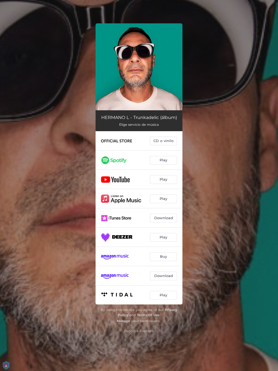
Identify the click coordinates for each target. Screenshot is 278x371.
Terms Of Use (148, 315)
